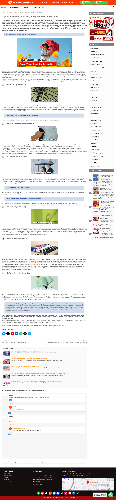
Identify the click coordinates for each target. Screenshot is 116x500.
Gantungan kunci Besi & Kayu (98, 68)
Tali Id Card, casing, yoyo (97, 153)
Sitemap (6, 477)
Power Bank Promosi (96, 126)
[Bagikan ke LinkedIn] (16, 333)
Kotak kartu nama (95, 94)
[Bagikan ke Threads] (25, 333)
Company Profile (8, 475)
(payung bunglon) (35, 264)
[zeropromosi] (21, 2)
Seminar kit (94, 140)
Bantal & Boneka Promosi (97, 54)
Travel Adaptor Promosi (97, 163)
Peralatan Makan (95, 117)
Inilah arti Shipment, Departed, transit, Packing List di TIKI (105, 230)
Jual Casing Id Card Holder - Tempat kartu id (14, 342)
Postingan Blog (7, 481)
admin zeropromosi (19, 407)
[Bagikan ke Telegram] (29, 333)
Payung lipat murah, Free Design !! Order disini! (18, 187)
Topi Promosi (94, 159)
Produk (3, 7)
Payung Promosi (95, 113)
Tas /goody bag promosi (97, 156)
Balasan (12, 403)
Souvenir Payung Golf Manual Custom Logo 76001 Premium (106, 217)
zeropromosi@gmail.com (45, 480)
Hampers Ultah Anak (96, 77)
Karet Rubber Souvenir (97, 87)
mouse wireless (95, 104)
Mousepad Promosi (96, 107)
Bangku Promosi (95, 51)
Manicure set (94, 100)
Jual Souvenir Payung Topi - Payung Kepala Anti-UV (26, 351)
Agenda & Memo (95, 48)
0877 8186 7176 (48, 476)
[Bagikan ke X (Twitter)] (8, 333)
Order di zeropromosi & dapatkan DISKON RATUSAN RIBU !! (22, 115)
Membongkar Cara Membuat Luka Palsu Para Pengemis (106, 189)
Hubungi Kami (40, 7)
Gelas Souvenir (95, 71)
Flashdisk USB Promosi (97, 64)
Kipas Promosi (94, 90)
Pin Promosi (94, 123)
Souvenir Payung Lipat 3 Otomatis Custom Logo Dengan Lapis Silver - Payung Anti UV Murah (38, 373)
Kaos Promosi (94, 84)
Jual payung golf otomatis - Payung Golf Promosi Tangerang (29, 358)
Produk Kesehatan (95, 130)
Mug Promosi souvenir (96, 110)
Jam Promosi (94, 81)
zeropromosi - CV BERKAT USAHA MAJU (64, 497)
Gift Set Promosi (95, 74)
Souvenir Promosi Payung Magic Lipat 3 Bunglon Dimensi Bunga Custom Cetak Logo (36, 381)
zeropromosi (43, 474)
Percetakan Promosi (96, 120)
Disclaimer (6, 479)
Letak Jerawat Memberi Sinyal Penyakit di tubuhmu (106, 176)
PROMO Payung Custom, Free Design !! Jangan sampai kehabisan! (23, 198)
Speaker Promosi (95, 146)
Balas (11, 400)
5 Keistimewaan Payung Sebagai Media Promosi (25, 366)
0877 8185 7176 (48, 478)
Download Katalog (15, 7)
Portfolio (27, 7)
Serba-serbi (94, 143)
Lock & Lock (94, 97)
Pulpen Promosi (95, 136)
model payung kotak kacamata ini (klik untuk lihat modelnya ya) (28, 297)
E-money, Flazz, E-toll (96, 61)
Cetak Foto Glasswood (96, 58)
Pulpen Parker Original (96, 133)
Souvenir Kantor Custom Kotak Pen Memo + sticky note (107, 202)
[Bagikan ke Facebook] (4, 333)
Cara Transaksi (7, 473)
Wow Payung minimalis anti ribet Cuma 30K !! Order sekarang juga (21, 34)
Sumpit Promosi (95, 149)
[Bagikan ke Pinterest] (12, 333)
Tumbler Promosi (95, 166)
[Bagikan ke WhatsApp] (21, 333)
